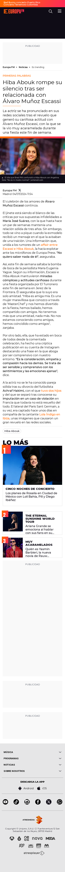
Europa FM (9, 67)
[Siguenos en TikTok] (16, 803)
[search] (50, 11)
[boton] (46, 752)
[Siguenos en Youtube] (5, 803)
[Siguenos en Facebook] (38, 803)
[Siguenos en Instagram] (27, 803)
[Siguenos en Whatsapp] (59, 803)
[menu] (59, 10)
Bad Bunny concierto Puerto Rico (22, 2)
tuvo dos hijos (51, 390)
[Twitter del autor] (19, 190)
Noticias (23, 67)
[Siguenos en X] (48, 803)
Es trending (38, 67)
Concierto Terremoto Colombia (21, 4)
